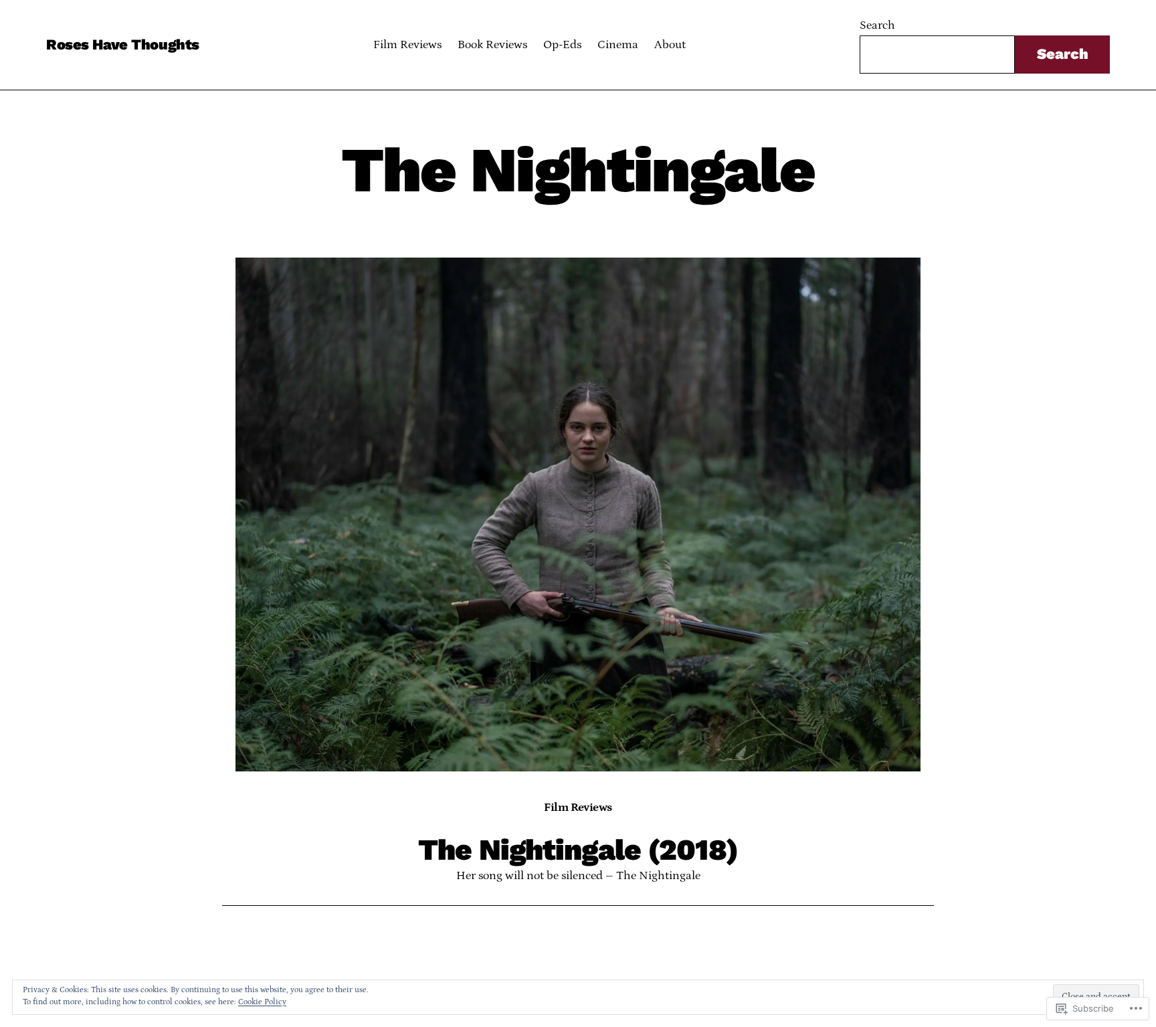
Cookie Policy (262, 1002)
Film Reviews (578, 807)
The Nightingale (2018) (578, 850)
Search (877, 25)
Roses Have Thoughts (122, 44)
